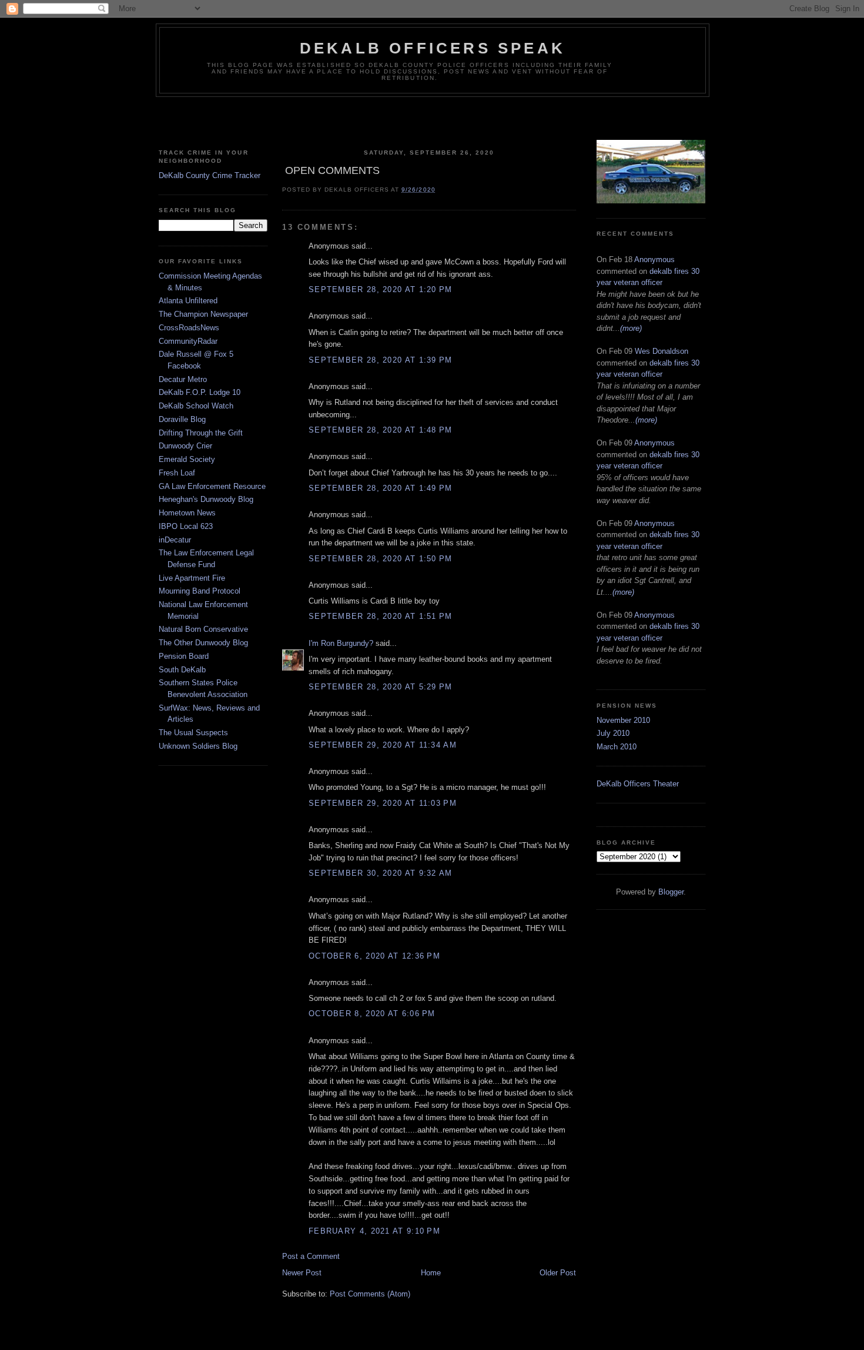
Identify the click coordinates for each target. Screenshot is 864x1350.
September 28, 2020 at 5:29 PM (381, 686)
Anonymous (654, 259)
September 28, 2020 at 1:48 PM (381, 430)
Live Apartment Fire (192, 578)
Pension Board (184, 656)
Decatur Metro (183, 379)
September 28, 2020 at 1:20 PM (381, 289)
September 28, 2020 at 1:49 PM (381, 488)
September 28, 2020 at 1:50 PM (381, 558)
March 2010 (617, 746)
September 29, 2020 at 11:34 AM (383, 745)
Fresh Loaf (177, 472)
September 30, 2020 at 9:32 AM (381, 873)
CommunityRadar (188, 341)
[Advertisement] (432, 120)
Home (431, 1272)
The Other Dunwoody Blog (203, 642)
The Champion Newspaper (203, 314)
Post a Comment (311, 1256)
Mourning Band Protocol (199, 591)
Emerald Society (187, 459)
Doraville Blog (182, 419)
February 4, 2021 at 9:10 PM (374, 1231)
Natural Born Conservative (203, 629)
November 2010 (623, 720)
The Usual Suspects (193, 732)
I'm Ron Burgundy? (341, 643)
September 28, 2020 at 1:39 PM (381, 360)
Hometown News (187, 512)
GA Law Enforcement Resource (212, 486)
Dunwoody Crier (185, 445)
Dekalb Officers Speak (432, 48)
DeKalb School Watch (196, 405)
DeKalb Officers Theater (638, 783)
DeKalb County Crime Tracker (209, 175)
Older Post (558, 1272)
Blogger (671, 891)
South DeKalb (182, 669)
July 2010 (613, 733)
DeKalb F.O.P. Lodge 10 (199, 392)
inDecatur (175, 539)
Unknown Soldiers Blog (198, 746)
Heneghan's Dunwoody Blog (206, 499)
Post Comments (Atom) (370, 1293)
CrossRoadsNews (189, 327)
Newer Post (302, 1272)
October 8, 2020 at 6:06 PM (372, 1013)
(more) (631, 328)
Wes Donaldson (661, 351)
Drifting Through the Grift (201, 432)
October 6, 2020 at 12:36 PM (374, 956)
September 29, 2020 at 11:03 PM (383, 803)
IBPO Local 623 (186, 526)
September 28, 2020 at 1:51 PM (381, 616)
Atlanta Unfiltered (188, 300)
